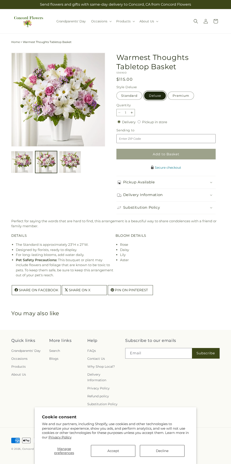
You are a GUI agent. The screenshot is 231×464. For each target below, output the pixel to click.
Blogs (53, 359)
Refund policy (98, 396)
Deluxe (155, 96)
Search (54, 351)
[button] (100, 21)
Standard (129, 96)
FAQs (91, 351)
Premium (181, 96)
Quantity (123, 105)
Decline (162, 451)
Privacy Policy (60, 437)
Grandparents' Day (26, 351)
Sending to (132, 130)
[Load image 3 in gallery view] (70, 162)
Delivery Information (96, 377)
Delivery (129, 122)
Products (18, 367)
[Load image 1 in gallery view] (22, 162)
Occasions (19, 359)
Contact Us (96, 359)
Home (15, 42)
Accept (113, 451)
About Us (18, 374)
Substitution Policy (102, 404)
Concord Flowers (34, 448)
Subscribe (205, 353)
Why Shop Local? (101, 367)
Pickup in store (154, 122)
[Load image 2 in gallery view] (46, 162)
